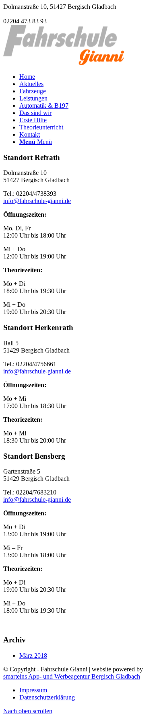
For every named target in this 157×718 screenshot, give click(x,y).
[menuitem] (86, 76)
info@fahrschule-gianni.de (37, 13)
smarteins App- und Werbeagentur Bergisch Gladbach (71, 676)
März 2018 (33, 655)
